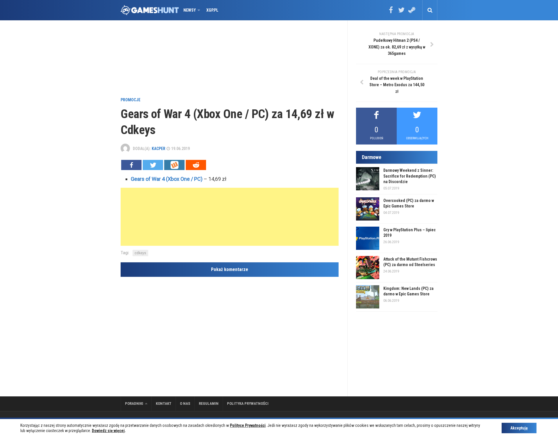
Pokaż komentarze (229, 269)
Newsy (189, 10)
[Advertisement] (230, 59)
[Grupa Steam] (411, 11)
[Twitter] (401, 11)
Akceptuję (519, 428)
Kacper (158, 148)
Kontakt (163, 403)
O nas (185, 403)
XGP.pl (212, 10)
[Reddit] (196, 165)
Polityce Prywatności (248, 425)
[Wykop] (174, 165)
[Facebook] (390, 11)
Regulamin (209, 403)
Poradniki (134, 403)
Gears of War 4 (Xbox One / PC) (167, 179)
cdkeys (140, 253)
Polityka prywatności (248, 403)
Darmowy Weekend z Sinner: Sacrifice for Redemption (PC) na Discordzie (409, 176)
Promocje (130, 99)
